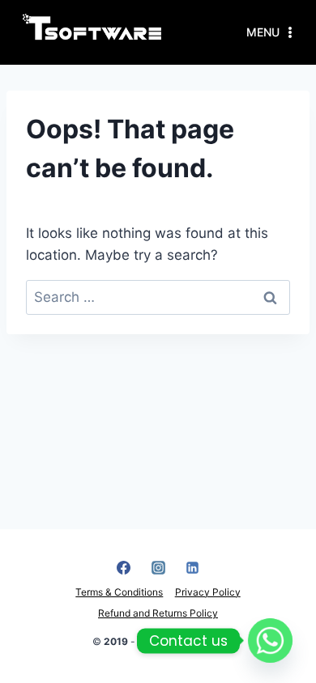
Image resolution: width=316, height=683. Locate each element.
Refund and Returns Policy (158, 613)
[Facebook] (124, 567)
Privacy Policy (208, 592)
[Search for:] (158, 297)
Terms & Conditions (119, 592)
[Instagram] (158, 567)
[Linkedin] (193, 567)
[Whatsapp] (270, 640)
